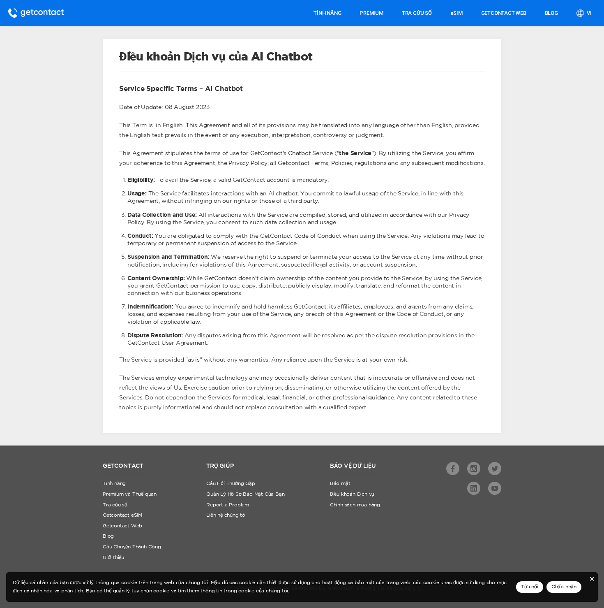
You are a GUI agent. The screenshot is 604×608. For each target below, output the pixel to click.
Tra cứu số (417, 13)
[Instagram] (473, 468)
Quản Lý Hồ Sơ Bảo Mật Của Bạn (245, 494)
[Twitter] (494, 468)
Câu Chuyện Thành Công (132, 547)
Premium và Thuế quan (130, 494)
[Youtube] (494, 488)
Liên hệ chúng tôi (226, 515)
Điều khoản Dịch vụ (352, 494)
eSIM (456, 13)
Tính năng (327, 13)
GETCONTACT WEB (503, 13)
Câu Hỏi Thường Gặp (230, 483)
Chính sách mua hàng (355, 505)
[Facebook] (452, 468)
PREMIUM (371, 13)
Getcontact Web (122, 526)
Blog (551, 13)
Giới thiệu (113, 557)
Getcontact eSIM (122, 515)
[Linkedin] (473, 488)
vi (589, 13)
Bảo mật (340, 483)
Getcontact (36, 13)
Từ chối (529, 587)
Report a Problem (227, 505)
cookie (246, 591)
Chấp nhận (563, 587)
